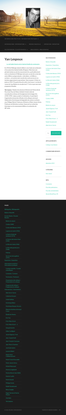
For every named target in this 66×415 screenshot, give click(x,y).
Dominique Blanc (10, 303)
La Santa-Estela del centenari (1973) (51, 89)
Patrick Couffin (10, 376)
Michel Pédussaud (11, 366)
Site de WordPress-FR (52, 194)
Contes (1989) (50, 98)
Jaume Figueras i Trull (52, 108)
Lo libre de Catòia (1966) (52, 80)
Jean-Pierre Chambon (12, 344)
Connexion (49, 184)
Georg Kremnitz (10, 328)
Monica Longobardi (11, 369)
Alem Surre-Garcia (51, 125)
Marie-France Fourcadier (13, 359)
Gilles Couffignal (10, 331)
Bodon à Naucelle (35, 44)
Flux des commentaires (52, 190)
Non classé (49, 173)
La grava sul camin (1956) (53, 77)
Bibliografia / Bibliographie (40, 49)
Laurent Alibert (10, 351)
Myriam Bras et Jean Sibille (13, 373)
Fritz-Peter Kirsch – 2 (52, 118)
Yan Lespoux (9, 401)
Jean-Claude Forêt (51, 112)
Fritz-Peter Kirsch (11, 321)
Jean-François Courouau (12, 341)
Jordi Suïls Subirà (10, 348)
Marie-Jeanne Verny (11, 363)
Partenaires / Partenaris (12, 277)
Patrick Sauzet (10, 379)
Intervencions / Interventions (15, 44)
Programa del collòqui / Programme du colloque (12, 286)
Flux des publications (51, 187)
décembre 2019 (50, 163)
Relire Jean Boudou (15, 410)
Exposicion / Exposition (51, 44)
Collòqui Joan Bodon (51, 145)
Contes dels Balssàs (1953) (53, 73)
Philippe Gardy (10, 383)
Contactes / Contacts (12, 273)
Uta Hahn (8, 398)
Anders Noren (52, 410)
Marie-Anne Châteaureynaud (10, 355)
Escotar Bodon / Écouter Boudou (15, 49)
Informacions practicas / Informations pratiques (21, 38)
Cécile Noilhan (10, 299)
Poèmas (48, 102)
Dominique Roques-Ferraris (13, 306)
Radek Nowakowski (51, 122)
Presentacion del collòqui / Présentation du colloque (13, 281)
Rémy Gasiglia (10, 389)
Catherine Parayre (11, 296)
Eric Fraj (48, 115)
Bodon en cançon (50, 105)
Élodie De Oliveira (11, 314)
